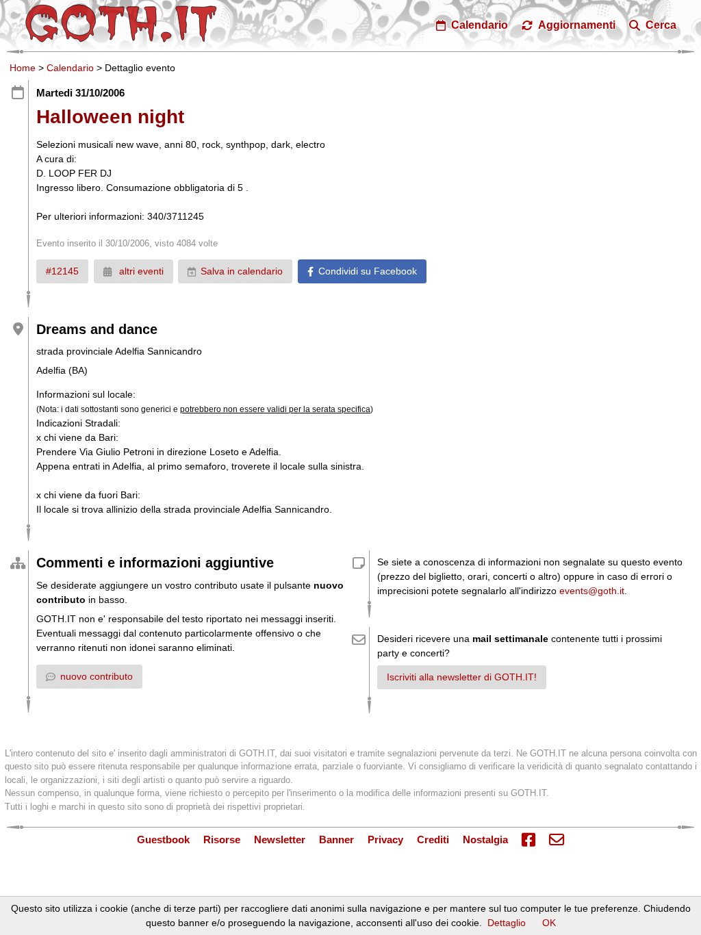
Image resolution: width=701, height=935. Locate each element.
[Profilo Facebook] (528, 841)
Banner (336, 839)
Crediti (433, 839)
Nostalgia (485, 839)
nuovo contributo (96, 676)
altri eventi (140, 271)
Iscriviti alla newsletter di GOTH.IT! (462, 676)
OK (549, 922)
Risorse (221, 839)
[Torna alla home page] (121, 23)
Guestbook (163, 839)
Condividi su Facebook (367, 271)
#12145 (62, 271)
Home (23, 67)
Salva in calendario (242, 271)
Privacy (385, 839)
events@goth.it (591, 590)
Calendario (70, 67)
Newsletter (279, 839)
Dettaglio (506, 922)
